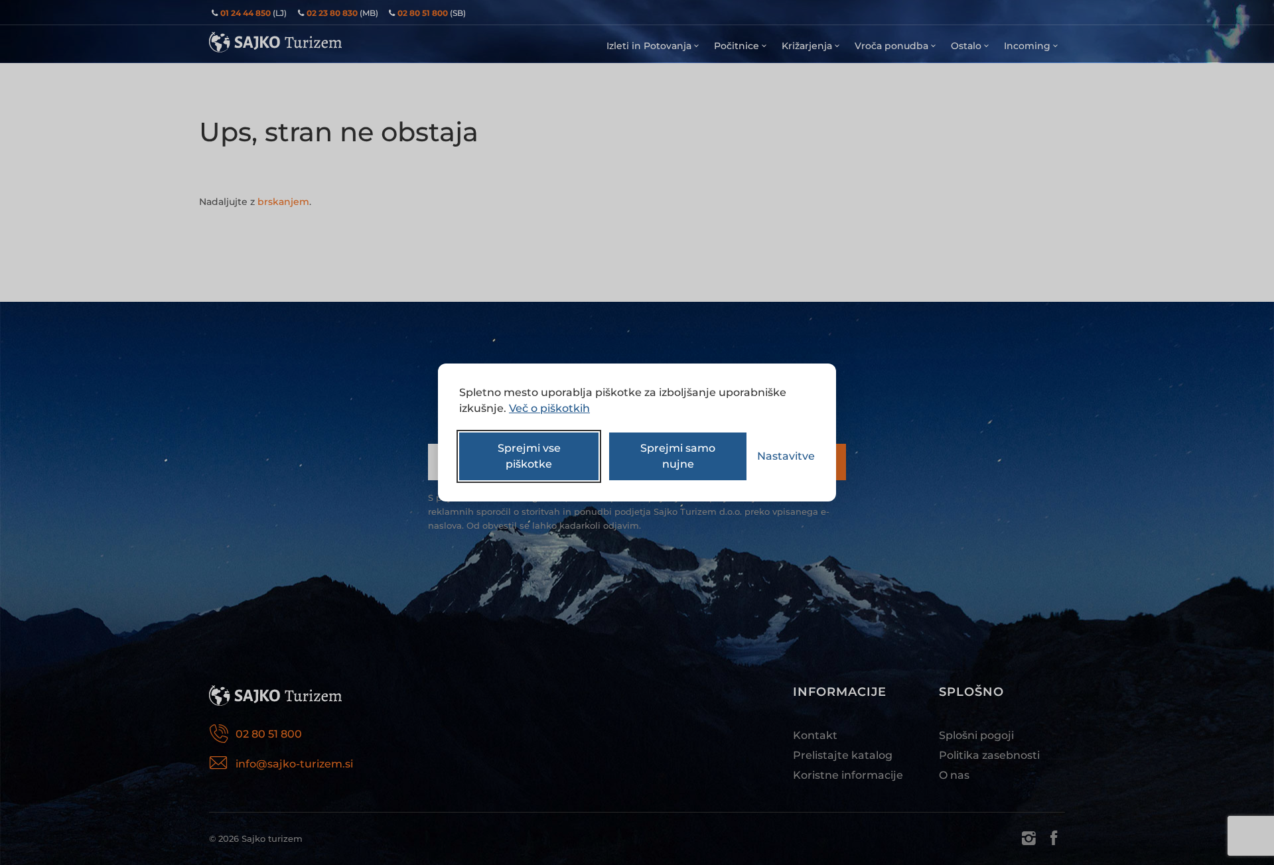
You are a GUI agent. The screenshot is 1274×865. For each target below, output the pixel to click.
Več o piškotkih (549, 408)
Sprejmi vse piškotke (529, 456)
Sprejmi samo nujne (677, 456)
